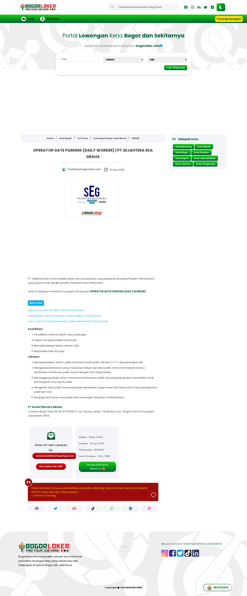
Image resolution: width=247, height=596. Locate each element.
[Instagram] (192, 8)
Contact (176, 543)
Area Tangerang (205, 164)
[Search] (113, 7)
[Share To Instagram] (149, 508)
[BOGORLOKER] (38, 9)
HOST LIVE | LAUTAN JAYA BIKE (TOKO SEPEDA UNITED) (56, 310)
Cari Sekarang (176, 67)
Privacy (202, 543)
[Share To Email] (74, 508)
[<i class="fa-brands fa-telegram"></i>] (212, 8)
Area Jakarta (183, 164)
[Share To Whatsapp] (112, 508)
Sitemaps (190, 543)
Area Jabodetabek (204, 158)
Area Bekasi (204, 146)
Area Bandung (183, 146)
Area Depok (182, 158)
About (165, 543)
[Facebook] (185, 8)
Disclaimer (215, 543)
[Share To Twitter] (56, 508)
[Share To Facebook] (37, 508)
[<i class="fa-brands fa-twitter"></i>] (205, 8)
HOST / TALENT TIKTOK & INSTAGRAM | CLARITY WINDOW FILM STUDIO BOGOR (68, 321)
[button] (221, 7)
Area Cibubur (201, 152)
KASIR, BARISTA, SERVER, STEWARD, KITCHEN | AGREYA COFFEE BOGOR (64, 315)
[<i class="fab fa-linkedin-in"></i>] (199, 8)
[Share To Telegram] (131, 508)
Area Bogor (181, 152)
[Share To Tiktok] (93, 508)
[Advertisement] (123, 104)
